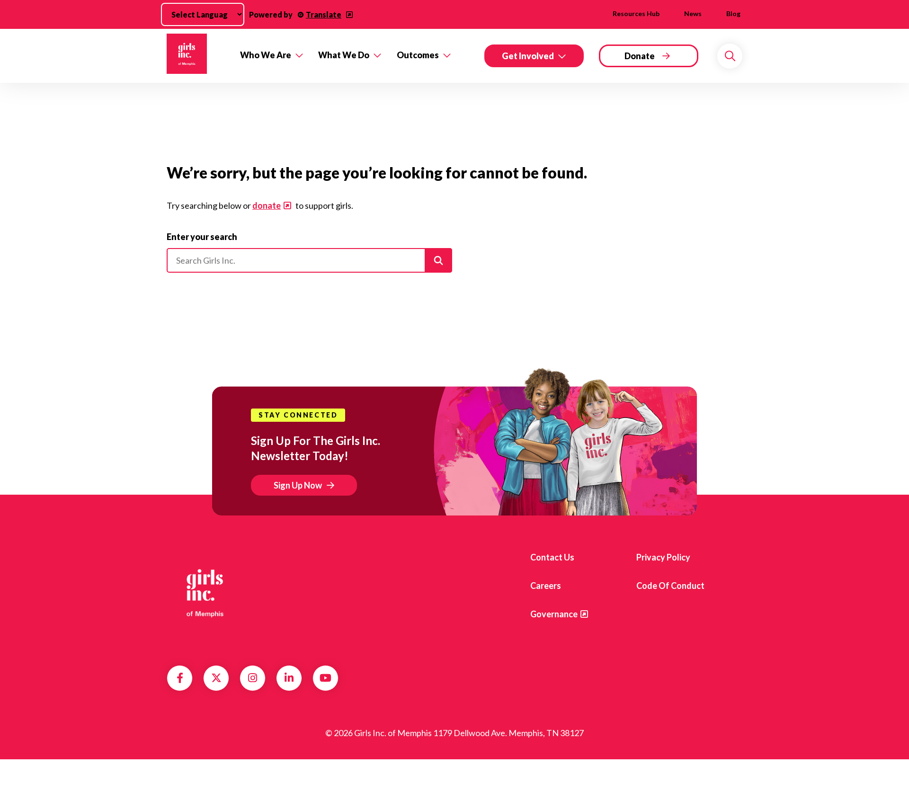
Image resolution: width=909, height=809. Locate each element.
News (693, 13)
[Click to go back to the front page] (197, 56)
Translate (323, 14)
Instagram (252, 677)
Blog (733, 13)
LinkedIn (289, 677)
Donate (639, 56)
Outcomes (418, 55)
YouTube (325, 677)
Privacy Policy (663, 557)
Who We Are (265, 55)
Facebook (180, 677)
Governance (554, 614)
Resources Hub (636, 13)
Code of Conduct (670, 585)
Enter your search (202, 236)
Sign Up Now (298, 485)
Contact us (552, 557)
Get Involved (528, 56)
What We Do (343, 55)
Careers (545, 585)
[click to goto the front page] (205, 592)
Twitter (216, 677)
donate (266, 205)
